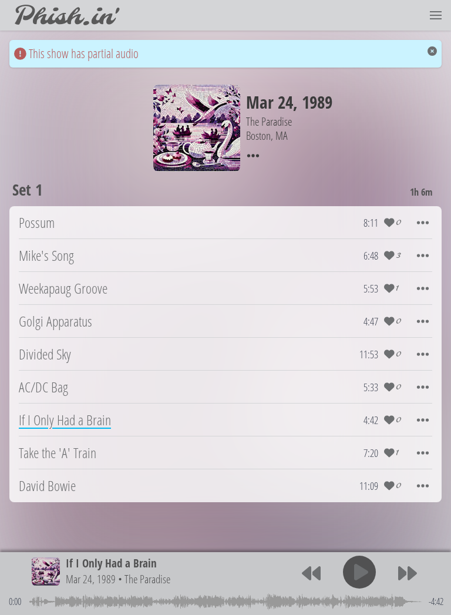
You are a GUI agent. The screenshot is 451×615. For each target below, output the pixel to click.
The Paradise (147, 579)
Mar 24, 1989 (91, 579)
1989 (317, 101)
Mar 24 (269, 101)
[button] (435, 15)
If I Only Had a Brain (111, 563)
